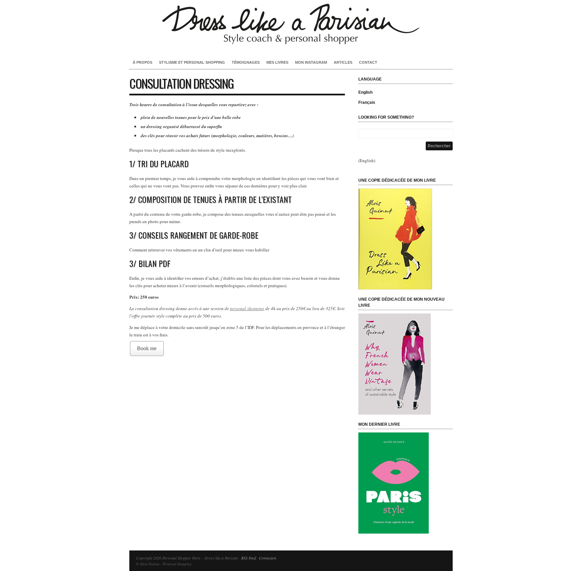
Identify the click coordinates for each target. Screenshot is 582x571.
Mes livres (277, 62)
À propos (142, 62)
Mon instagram (311, 62)
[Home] (291, 45)
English (365, 92)
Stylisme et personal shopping (192, 62)
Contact (368, 62)
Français (366, 102)
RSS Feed (248, 558)
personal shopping (247, 308)
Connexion (267, 558)
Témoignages (246, 62)
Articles (343, 62)
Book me (147, 348)
